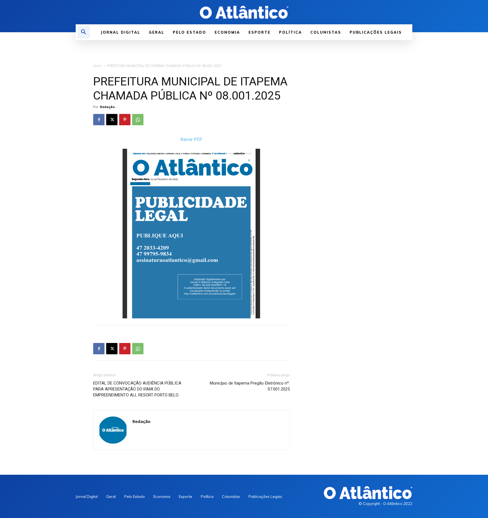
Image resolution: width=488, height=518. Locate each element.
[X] (111, 119)
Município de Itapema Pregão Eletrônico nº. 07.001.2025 (250, 386)
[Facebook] (98, 119)
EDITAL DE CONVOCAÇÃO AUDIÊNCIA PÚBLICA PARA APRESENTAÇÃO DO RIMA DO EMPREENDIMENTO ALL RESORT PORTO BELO (137, 389)
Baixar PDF (191, 139)
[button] (83, 32)
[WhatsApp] (137, 119)
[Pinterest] (124, 119)
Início (97, 65)
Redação (107, 107)
